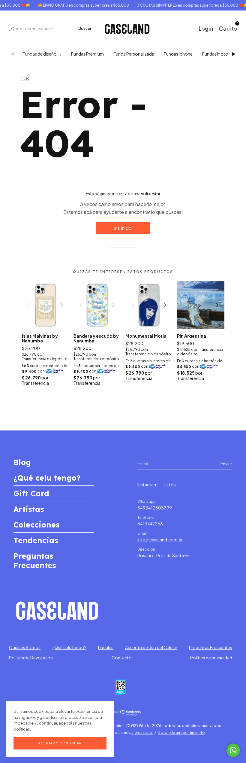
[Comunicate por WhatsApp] (233, 750)
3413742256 (150, 523)
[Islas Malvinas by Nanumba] (45, 305)
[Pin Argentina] (200, 305)
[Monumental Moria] (149, 305)
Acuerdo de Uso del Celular (151, 647)
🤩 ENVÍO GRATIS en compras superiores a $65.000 (78, 5)
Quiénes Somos (24, 647)
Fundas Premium (87, 53)
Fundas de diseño (39, 53)
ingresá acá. (142, 732)
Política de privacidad (211, 657)
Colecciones (37, 524)
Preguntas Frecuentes (35, 560)
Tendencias (36, 540)
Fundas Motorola (219, 53)
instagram (147, 484)
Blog (22, 462)
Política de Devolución (31, 657)
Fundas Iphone (178, 53)
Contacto (122, 657)
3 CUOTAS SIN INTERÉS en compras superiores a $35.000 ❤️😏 (187, 5)
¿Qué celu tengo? (47, 477)
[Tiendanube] (123, 713)
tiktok (169, 484)
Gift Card (31, 493)
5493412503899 (154, 507)
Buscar (85, 28)
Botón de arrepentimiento (181, 732)
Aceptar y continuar (60, 743)
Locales (105, 647)
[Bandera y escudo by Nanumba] (97, 305)
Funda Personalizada (133, 53)
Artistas (29, 509)
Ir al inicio (123, 228)
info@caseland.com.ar (160, 539)
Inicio (25, 78)
